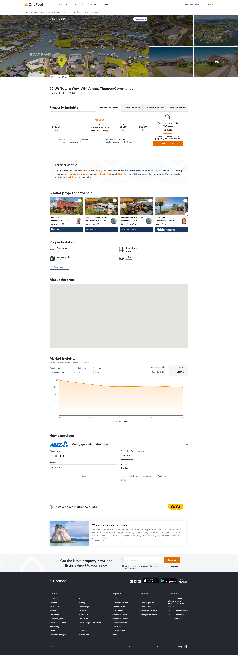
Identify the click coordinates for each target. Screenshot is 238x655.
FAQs (180, 647)
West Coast (83, 615)
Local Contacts (174, 618)
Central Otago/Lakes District (90, 623)
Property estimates (119, 607)
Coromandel (46, 12)
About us (132, 647)
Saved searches (146, 607)
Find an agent (117, 627)
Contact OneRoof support (178, 610)
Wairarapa (83, 599)
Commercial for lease (120, 619)
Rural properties (118, 631)
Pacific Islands (84, 635)
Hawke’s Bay (54, 627)
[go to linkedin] (139, 581)
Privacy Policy (143, 647)
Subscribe (172, 560)
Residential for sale (120, 599)
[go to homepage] (34, 4)
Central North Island (58, 623)
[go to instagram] (131, 581)
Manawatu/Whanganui (58, 635)
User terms (172, 647)
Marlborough (84, 607)
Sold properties (118, 611)
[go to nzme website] (183, 581)
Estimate (34, 12)
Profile (143, 599)
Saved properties (147, 603)
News (93, 4)
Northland (54, 599)
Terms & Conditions (158, 647)
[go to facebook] (135, 581)
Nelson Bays (83, 611)
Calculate (83, 476)
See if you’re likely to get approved (136, 476)
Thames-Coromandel (62, 12)
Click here (62, 142)
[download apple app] (151, 581)
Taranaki (53, 631)
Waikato (53, 611)
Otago (81, 627)
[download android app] (169, 581)
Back (26, 12)
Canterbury (83, 619)
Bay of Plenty (55, 607)
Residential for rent (120, 603)
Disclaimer (125, 480)
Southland (83, 631)
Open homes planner (148, 611)
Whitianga (77, 12)
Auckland (53, 603)
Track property (140, 19)
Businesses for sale (119, 623)
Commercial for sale (120, 615)
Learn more (99, 541)
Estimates (79, 4)
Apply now (162, 476)
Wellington (83, 603)
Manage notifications (148, 615)
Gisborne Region (56, 619)
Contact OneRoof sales (177, 614)
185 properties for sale (145, 174)
